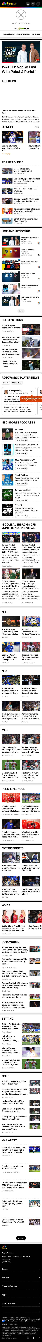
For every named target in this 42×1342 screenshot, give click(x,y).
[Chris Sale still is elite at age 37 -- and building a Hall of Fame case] (11, 739)
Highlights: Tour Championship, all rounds (10, 363)
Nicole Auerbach (7, 566)
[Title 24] (8, 510)
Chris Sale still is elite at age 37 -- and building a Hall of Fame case (11, 749)
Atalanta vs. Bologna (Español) (28, 274)
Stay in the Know (8, 1253)
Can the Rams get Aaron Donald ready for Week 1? (13, 1221)
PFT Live (19, 429)
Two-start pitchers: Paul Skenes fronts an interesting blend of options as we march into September (15, 973)
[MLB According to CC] (8, 464)
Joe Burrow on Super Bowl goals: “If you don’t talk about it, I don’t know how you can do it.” (10, 631)
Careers (11, 1317)
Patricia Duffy (18, 223)
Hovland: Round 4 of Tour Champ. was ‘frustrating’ (13, 1102)
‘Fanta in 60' (36, 34)
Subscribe (6, 1261)
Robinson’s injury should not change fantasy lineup (14, 996)
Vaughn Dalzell (6, 1032)
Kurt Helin (5, 696)
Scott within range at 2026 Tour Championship (13, 1110)
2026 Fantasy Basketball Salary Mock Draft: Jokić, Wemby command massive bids (13, 1004)
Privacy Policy (34, 1319)
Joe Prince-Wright (19, 173)
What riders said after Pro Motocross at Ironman (11, 867)
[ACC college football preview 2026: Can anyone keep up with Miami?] (11, 573)
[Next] (38, 127)
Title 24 (18, 505)
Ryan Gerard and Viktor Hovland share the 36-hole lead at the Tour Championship (13, 1126)
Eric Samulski (6, 967)
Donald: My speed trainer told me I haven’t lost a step (27, 180)
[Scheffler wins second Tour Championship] (7, 221)
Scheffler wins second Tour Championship (26, 220)
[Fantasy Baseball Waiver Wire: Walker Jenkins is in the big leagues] (35, 961)
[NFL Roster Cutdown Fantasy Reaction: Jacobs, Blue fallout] (31, 341)
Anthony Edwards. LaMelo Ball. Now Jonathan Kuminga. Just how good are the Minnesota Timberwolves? (30, 716)
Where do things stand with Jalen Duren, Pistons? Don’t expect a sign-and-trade (31, 690)
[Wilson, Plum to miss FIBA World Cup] (7, 191)
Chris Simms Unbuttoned (30, 285)
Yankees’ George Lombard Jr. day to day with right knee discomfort (30, 749)
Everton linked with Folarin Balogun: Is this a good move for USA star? (31, 808)
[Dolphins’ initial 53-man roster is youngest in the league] (34, 1203)
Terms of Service (31, 1321)
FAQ (29, 1317)
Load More (21, 1238)
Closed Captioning (20, 1317)
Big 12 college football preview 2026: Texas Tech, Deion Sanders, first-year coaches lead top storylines (30, 585)
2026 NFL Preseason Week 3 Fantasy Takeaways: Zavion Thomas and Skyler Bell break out (31, 631)
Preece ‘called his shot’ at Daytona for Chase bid (31, 867)
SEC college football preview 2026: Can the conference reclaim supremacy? (31, 549)
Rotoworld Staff (7, 955)
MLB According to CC (25, 460)
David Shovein (6, 979)
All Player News (17, 383)
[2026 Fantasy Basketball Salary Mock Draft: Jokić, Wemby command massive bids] (35, 1004)
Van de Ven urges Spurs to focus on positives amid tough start (11, 351)
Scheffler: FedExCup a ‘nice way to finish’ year (14, 1082)
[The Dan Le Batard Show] (11, 264)
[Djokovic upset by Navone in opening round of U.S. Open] (7, 201)
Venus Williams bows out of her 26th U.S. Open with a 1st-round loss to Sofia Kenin (14, 1149)
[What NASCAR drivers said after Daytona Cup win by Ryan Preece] (11, 881)
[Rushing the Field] (8, 495)
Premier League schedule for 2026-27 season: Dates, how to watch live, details (14, 1185)
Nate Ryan (5, 897)
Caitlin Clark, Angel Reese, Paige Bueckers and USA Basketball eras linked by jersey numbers (13, 928)
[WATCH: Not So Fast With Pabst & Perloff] (21, 52)
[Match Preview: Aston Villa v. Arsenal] (31, 329)
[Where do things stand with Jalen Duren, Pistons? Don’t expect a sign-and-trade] (31, 680)
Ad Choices (25, 1319)
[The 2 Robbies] (8, 479)
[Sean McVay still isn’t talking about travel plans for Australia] (11, 647)
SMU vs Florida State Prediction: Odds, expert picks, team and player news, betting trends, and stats (11, 1026)
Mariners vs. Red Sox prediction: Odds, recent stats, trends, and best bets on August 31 (10, 775)
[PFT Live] (8, 434)
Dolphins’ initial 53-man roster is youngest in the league (12, 1203)
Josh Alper (5, 1209)
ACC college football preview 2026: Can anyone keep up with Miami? (11, 585)
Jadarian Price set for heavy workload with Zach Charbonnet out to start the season (30, 657)
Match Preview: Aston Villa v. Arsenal (11, 326)
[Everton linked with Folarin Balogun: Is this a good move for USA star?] (31, 798)
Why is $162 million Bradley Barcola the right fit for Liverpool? (30, 834)
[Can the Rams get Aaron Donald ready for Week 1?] (34, 1222)
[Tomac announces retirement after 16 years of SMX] (7, 211)
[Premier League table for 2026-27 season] (34, 1168)
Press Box (17, 1319)
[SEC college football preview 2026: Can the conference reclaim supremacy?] (31, 537)
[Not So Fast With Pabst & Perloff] (11, 241)
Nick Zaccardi (18, 193)
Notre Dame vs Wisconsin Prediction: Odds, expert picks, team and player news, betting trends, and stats (10, 1038)
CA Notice (22, 1321)
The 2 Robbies (21, 475)
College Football (8, 545)
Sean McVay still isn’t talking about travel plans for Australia (10, 657)
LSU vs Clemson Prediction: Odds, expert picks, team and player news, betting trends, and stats (10, 1050)
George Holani (15, 390)
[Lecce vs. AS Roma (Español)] (11, 253)
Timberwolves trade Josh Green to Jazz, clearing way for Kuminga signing (11, 716)
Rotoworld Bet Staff (8, 781)
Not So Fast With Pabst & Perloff (30, 238)
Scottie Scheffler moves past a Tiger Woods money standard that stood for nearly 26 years (15, 1091)
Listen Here (20, 501)
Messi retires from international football (16, 34)
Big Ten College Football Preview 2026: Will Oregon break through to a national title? (10, 549)
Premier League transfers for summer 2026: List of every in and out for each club (10, 808)
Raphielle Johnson (8, 1010)
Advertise (5, 1317)
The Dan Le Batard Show (29, 261)
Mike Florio (5, 637)
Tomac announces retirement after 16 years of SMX (27, 210)
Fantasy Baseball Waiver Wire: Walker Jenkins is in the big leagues (15, 961)
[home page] (9, 4)
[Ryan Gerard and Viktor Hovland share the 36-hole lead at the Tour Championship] (35, 1126)
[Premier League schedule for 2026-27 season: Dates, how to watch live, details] (34, 1185)
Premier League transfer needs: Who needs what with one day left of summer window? (11, 834)
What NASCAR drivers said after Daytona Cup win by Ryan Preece (11, 891)
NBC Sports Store (7, 1319)
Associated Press (19, 203)
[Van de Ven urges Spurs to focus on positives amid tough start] (31, 353)
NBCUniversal (14, 1324)
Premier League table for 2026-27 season (12, 1167)
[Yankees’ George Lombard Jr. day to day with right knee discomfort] (31, 739)
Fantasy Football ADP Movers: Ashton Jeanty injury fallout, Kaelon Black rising (15, 985)
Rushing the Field (23, 490)
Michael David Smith (20, 183)
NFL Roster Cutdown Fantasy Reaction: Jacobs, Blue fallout (11, 339)
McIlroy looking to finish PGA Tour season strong (14, 1117)
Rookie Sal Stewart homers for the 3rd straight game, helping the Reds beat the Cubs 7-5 (30, 775)
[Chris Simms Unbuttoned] (11, 288)
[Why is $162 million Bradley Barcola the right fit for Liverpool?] (31, 824)
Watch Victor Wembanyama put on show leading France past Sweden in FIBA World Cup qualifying (11, 690)
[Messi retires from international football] (7, 171)
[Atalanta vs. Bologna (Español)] (11, 276)
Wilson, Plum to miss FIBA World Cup (25, 190)
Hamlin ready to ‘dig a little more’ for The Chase (31, 891)
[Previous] (35, 127)
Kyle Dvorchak (6, 345)
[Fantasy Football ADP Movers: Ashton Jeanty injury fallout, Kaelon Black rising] (35, 985)
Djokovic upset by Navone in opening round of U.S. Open (26, 200)
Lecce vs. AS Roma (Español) (27, 250)
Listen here (20, 440)
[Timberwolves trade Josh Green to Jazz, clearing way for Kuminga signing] (11, 706)
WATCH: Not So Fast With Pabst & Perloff (19, 69)
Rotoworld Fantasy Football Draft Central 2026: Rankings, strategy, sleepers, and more (15, 949)
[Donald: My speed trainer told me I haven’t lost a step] (7, 181)
